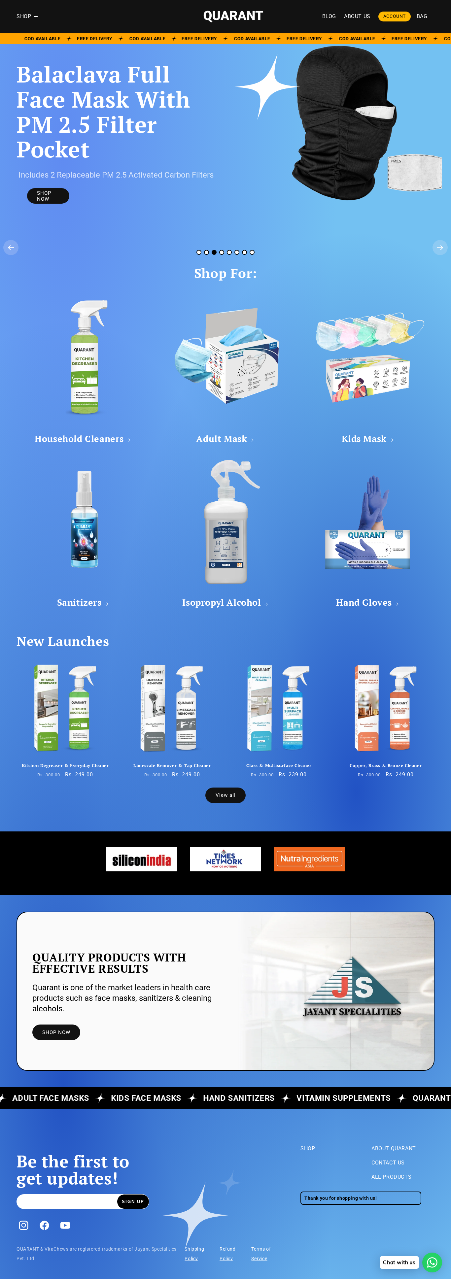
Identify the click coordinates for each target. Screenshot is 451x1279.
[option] (141, 859)
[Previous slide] (10, 247)
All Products (391, 1177)
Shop (307, 1148)
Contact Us (388, 1163)
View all (226, 795)
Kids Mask (364, 439)
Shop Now (44, 192)
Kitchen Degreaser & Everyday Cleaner (65, 765)
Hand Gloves (364, 602)
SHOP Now (56, 1032)
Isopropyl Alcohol (221, 602)
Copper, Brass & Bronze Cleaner (386, 765)
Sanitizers (79, 602)
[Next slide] (440, 247)
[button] (30, 16)
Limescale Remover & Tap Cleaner (172, 765)
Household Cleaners (79, 439)
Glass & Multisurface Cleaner (279, 765)
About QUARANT (393, 1148)
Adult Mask (221, 439)
